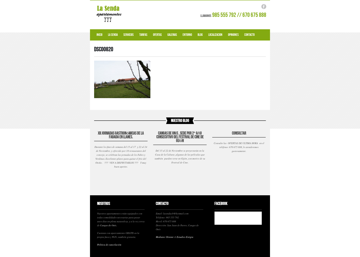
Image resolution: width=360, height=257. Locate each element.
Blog (200, 35)
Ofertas (157, 35)
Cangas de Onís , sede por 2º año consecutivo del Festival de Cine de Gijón (180, 137)
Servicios (128, 35)
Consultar (239, 133)
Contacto (249, 35)
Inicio (99, 35)
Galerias (172, 35)
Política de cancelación (109, 244)
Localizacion (215, 35)
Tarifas (143, 35)
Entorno (187, 35)
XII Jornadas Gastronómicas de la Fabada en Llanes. (121, 135)
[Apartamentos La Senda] (122, 14)
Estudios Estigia (185, 237)
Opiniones (233, 35)
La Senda (113, 35)
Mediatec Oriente (165, 237)
